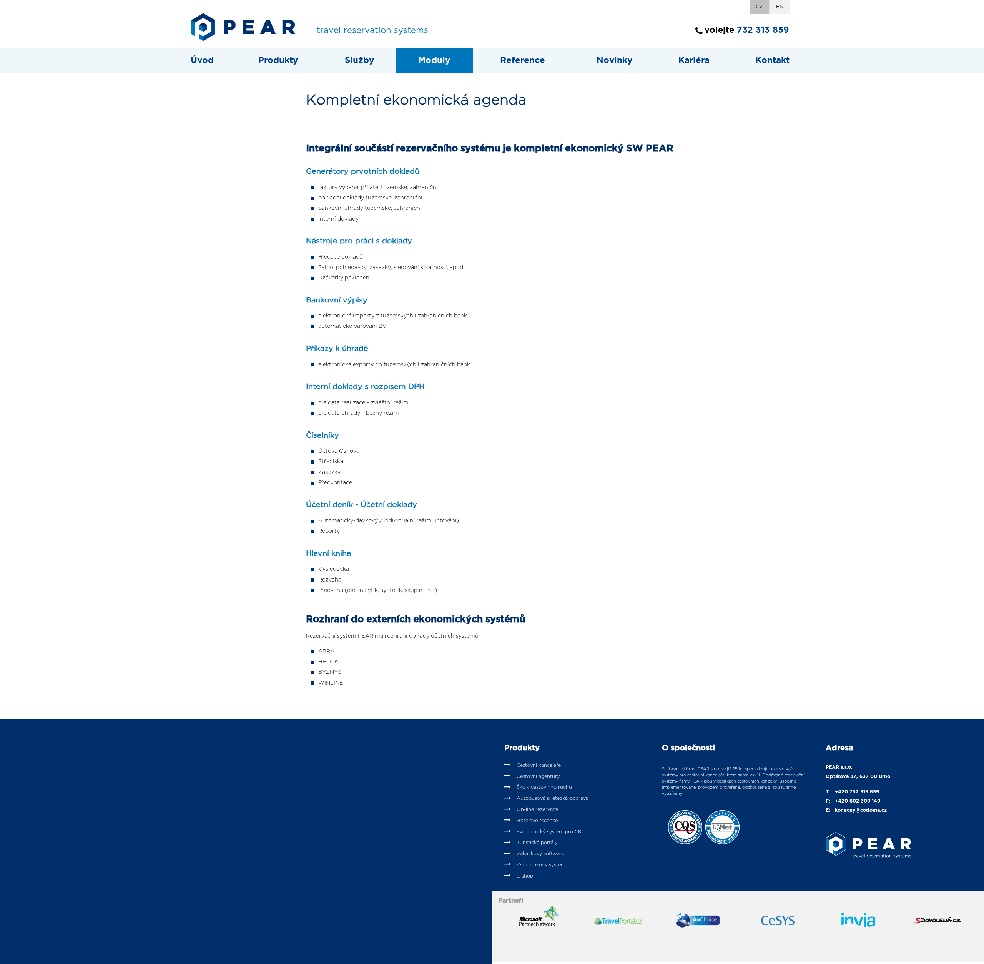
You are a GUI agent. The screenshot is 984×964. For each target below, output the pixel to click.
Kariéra (694, 60)
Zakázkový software (540, 853)
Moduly (434, 60)
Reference (522, 60)
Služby (359, 60)
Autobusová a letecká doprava (552, 798)
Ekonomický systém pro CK (549, 831)
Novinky (614, 60)
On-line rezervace (537, 809)
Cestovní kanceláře (539, 765)
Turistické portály (537, 842)
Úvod (202, 60)
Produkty (278, 60)
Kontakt (772, 60)
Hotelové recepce (537, 820)
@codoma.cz (871, 810)
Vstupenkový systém (541, 865)
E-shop (525, 876)
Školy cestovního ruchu (544, 787)
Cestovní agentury (538, 776)
